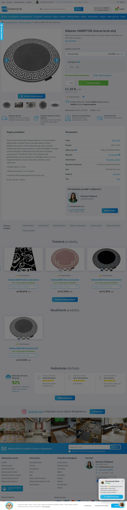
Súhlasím (118, 505)
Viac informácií (46, 506)
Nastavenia (87, 505)
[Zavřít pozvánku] (122, 481)
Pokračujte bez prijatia (101, 505)
